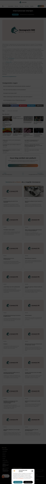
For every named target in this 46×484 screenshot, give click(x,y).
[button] (32, 471)
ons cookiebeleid (20, 478)
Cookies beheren (28, 482)
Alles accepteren (18, 482)
